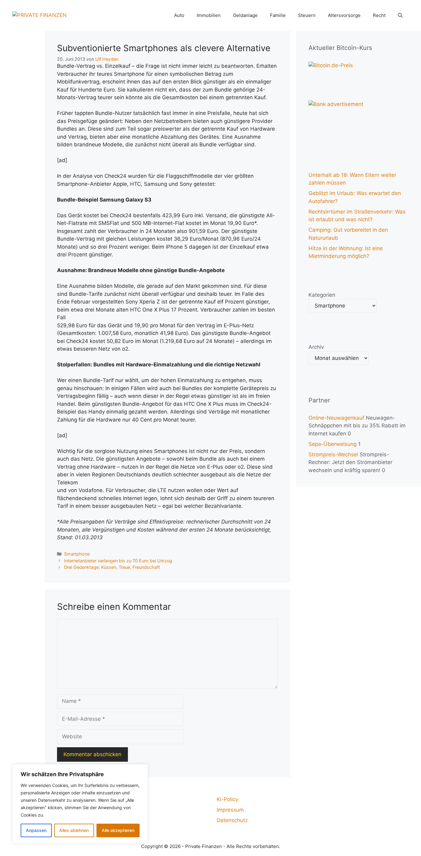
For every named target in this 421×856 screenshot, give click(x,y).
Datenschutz (232, 820)
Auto (179, 15)
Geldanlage (245, 15)
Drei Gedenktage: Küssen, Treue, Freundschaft (112, 567)
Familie (278, 15)
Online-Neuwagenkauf (336, 418)
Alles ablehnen (74, 830)
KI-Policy (227, 799)
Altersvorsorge (344, 15)
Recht (379, 15)
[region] (80, 804)
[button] (400, 15)
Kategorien (322, 295)
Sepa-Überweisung (333, 444)
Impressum (230, 810)
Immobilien (209, 15)
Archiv (316, 347)
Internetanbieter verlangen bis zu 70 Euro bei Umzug (118, 560)
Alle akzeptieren (118, 830)
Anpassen (36, 830)
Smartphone (77, 553)
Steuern (307, 15)
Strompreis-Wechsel (333, 454)
